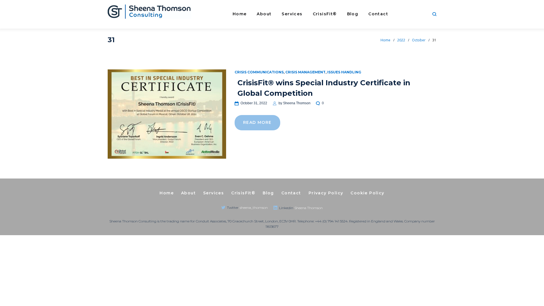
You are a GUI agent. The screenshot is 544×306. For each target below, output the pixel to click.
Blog (352, 13)
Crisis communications (259, 72)
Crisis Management (305, 72)
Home (240, 13)
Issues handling (344, 72)
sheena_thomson (254, 207)
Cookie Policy (367, 193)
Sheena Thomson (297, 103)
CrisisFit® (325, 13)
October (419, 40)
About (264, 13)
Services (292, 13)
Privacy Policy (326, 193)
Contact (378, 13)
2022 (401, 40)
